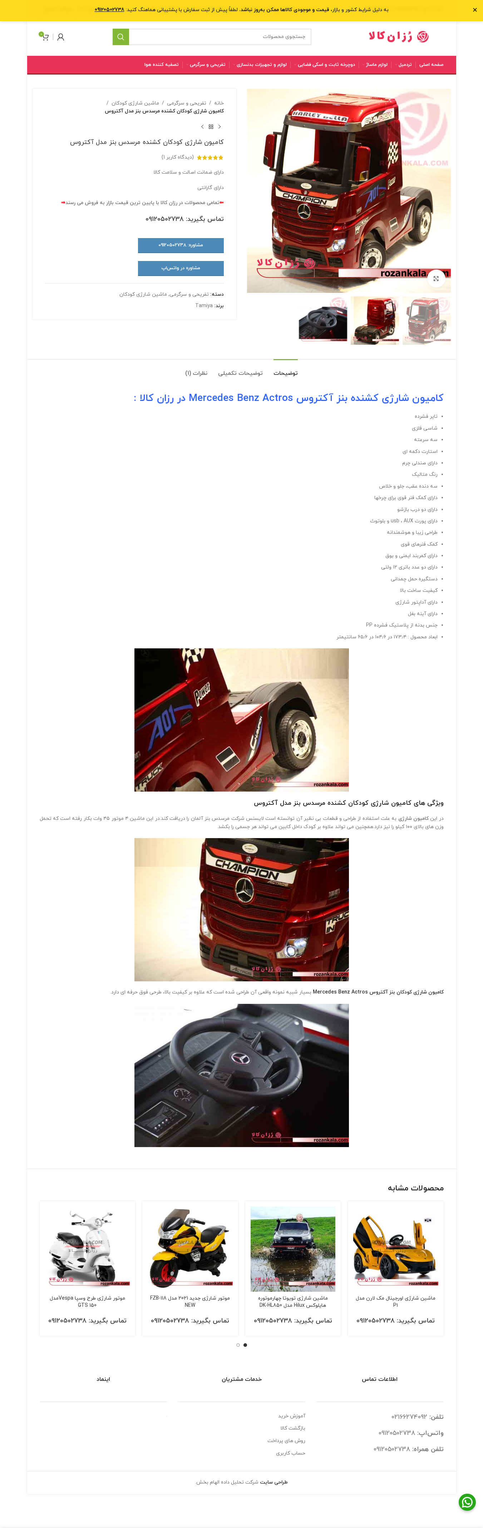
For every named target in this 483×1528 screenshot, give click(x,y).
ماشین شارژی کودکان (135, 103)
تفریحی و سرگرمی (186, 103)
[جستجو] (121, 37)
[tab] (285, 370)
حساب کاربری (290, 1453)
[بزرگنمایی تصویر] (436, 278)
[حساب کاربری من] (61, 37)
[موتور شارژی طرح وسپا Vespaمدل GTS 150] (87, 1249)
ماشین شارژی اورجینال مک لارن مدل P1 (395, 1302)
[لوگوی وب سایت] (399, 36)
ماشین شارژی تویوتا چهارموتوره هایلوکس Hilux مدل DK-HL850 (293, 1302)
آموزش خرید (291, 1416)
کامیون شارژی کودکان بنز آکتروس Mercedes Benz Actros (378, 992)
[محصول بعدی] (202, 127)
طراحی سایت (274, 1482)
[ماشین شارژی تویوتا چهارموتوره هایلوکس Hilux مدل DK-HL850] (293, 1249)
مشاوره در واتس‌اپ (180, 268)
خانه (219, 103)
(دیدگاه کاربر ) (178, 157)
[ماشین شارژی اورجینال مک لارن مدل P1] (395, 1249)
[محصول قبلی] (219, 127)
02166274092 (409, 1417)
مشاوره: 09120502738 (180, 245)
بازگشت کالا (292, 1428)
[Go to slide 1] (245, 1345)
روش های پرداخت (286, 1440)
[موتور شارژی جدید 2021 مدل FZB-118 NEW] (190, 1249)
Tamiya (204, 306)
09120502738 (165, 219)
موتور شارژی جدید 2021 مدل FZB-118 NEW (190, 1302)
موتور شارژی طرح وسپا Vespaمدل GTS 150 (87, 1302)
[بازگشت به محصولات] (211, 127)
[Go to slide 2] (238, 1345)
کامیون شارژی (413, 398)
